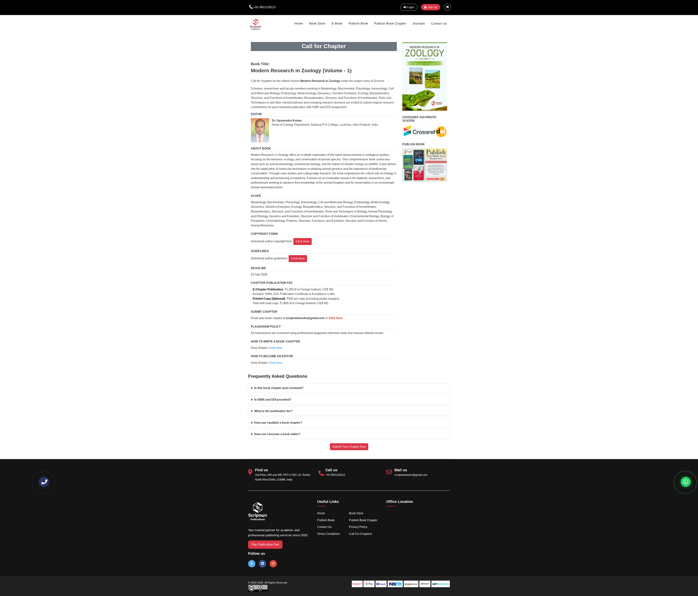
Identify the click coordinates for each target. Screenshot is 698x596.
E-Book (337, 23)
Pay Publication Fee (265, 544)
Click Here (302, 241)
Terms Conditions (328, 533)
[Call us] (44, 482)
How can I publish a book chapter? (278, 422)
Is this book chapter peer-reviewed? (279, 388)
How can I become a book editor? (277, 434)
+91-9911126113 (264, 7)
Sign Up (432, 7)
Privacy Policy (358, 526)
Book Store (317, 23)
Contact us (439, 23)
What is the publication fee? (273, 411)
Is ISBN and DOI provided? (272, 399)
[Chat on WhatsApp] (686, 482)
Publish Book (358, 23)
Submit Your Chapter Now (349, 446)
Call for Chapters (360, 533)
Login (410, 7)
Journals (418, 23)
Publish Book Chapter (390, 23)
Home (299, 23)
